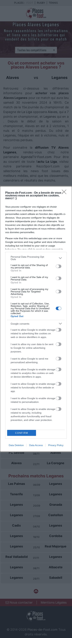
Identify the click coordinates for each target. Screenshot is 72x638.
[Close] (65, 193)
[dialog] (36, 319)
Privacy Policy (55, 445)
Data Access (36, 445)
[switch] (58, 266)
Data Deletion (16, 445)
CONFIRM (21, 433)
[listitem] (36, 258)
